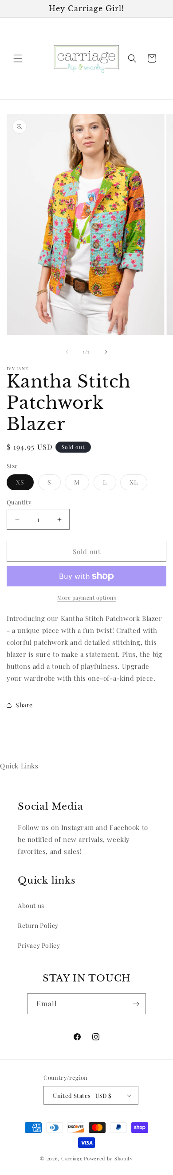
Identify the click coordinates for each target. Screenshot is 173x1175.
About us (31, 905)
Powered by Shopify (108, 1158)
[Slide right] (106, 351)
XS (25, 483)
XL (138, 483)
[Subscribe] (135, 1003)
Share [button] (24, 705)
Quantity (19, 502)
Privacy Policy (39, 945)
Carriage (72, 1158)
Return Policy (38, 925)
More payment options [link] (86, 597)
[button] (18, 58)
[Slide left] (67, 351)
